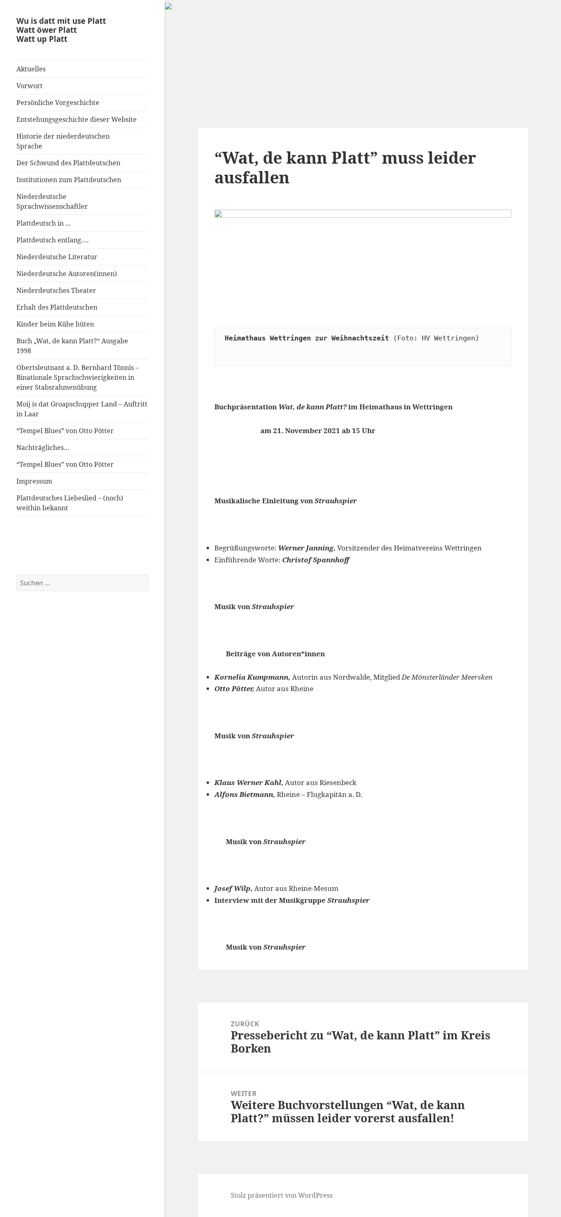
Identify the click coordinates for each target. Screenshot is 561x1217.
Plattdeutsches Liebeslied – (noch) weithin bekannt (69, 502)
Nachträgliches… (42, 447)
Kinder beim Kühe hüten (55, 324)
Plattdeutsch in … (43, 223)
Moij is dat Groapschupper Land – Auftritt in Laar (81, 409)
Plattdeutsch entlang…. (52, 239)
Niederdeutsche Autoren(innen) (66, 273)
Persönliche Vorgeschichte (57, 102)
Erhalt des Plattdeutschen (56, 307)
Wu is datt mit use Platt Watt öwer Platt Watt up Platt (61, 30)
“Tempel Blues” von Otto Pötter (65, 430)
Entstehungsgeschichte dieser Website (76, 119)
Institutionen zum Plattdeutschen (68, 179)
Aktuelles (31, 68)
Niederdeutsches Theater (56, 290)
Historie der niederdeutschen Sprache (63, 141)
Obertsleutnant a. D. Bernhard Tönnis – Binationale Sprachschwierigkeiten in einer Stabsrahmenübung (77, 377)
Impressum (34, 481)
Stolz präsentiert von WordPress (282, 1195)
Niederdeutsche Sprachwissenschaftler (52, 201)
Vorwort (29, 85)
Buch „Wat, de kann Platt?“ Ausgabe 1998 (72, 345)
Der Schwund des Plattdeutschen (68, 162)
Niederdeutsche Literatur (56, 256)
